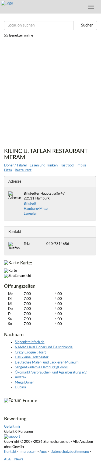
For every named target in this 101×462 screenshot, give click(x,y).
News (18, 459)
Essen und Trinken (44, 165)
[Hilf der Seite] (12, 437)
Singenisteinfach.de (29, 342)
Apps (43, 452)
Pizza (8, 170)
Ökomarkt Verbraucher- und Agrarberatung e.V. (51, 372)
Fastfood (67, 165)
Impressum (28, 452)
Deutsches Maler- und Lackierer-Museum (47, 362)
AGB (7, 459)
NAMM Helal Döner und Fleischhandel (44, 347)
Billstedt (30, 203)
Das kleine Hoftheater (31, 357)
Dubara (20, 387)
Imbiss (81, 165)
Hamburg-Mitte (36, 209)
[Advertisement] (50, 92)
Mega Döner (24, 382)
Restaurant (23, 170)
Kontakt (10, 452)
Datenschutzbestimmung (69, 452)
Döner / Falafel (15, 165)
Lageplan (30, 213)
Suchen (86, 25)
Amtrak (20, 377)
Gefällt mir (12, 426)
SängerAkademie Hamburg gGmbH (41, 367)
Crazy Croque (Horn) (30, 352)
